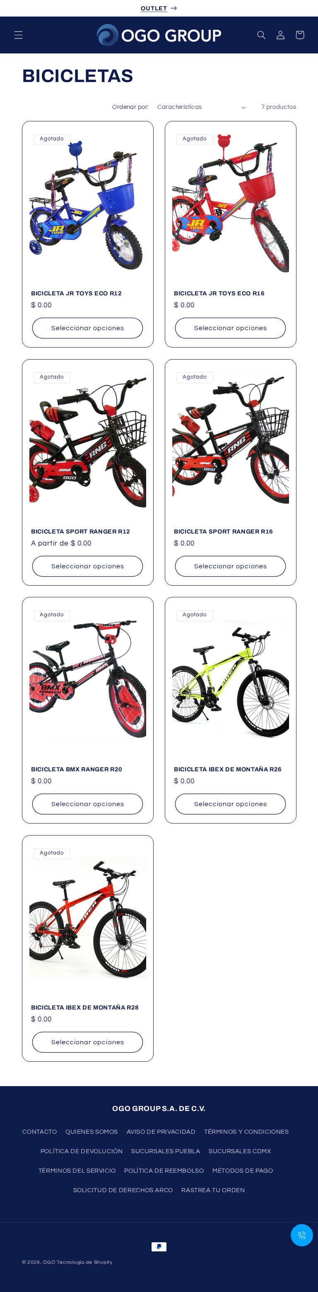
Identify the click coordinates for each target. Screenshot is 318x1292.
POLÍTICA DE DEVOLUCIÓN (82, 1151)
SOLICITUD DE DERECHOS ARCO (123, 1190)
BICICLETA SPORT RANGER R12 (80, 531)
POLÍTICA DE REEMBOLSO (164, 1171)
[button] (18, 34)
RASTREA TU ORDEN (213, 1190)
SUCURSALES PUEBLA (165, 1151)
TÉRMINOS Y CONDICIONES (246, 1132)
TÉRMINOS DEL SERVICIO (77, 1171)
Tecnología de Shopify (84, 1262)
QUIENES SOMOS (91, 1132)
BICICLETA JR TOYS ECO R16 (219, 293)
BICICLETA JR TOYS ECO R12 (76, 293)
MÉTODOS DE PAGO (242, 1171)
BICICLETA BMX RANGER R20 (77, 769)
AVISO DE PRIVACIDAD (161, 1132)
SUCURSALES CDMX (240, 1151)
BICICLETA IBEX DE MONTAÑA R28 (85, 1007)
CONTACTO (39, 1132)
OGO (49, 1262)
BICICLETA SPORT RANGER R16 (223, 531)
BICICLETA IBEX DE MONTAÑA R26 (228, 769)
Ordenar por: (130, 107)
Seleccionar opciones (87, 328)
